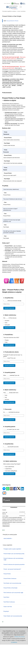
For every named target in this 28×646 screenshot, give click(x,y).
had (6, 397)
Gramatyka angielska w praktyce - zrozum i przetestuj (13, 11)
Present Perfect (7, 573)
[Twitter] (18, 489)
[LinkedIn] (22, 490)
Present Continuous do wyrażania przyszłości (14, 564)
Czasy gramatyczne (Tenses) (12, 20)
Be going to (6, 611)
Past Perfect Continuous (9, 602)
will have (7, 399)
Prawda (7, 340)
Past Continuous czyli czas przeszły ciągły (13, 592)
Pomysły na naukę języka (10, 534)
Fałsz (6, 342)
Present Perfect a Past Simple (10, 587)
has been (7, 320)
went (6, 322)
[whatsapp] (7, 490)
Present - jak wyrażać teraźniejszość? (12, 569)
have (6, 395)
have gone (7, 324)
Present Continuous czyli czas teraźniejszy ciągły (13, 559)
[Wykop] (4, 494)
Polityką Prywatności (20, 636)
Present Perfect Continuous (10, 578)
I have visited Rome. (9, 466)
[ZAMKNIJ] (14, 642)
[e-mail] (11, 490)
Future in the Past (8, 606)
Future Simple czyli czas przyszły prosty (13, 616)
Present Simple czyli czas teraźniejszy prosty (14, 553)
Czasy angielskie (7, 545)
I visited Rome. (8, 468)
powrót (6, 499)
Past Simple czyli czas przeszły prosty (12, 583)
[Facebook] (15, 490)
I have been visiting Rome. (11, 470)
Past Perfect (6, 597)
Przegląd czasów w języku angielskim (12, 548)
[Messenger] (4, 490)
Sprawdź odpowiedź (9, 308)
